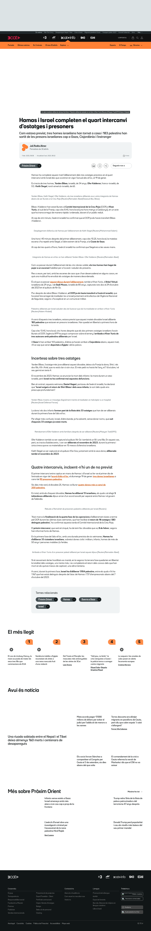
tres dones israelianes (103, 476)
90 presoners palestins (51, 479)
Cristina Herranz (124, 665)
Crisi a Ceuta (78, 32)
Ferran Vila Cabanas (119, 729)
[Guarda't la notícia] (100, 166)
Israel (41, 606)
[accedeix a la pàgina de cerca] (137, 37)
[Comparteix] (106, 166)
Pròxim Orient (28, 166)
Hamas (66, 599)
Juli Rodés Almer (38, 146)
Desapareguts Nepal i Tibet (63, 32)
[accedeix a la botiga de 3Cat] (133, 37)
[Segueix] (39, 166)
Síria (133, 32)
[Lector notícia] (93, 166)
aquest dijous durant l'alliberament (66, 282)
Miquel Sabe (95, 667)
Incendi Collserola (124, 32)
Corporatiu (122, 37)
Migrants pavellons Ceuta (92, 32)
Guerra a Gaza (88, 599)
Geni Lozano (49, 835)
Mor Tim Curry (48, 32)
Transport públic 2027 (109, 32)
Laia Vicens (67, 665)
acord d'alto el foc (60, 476)
